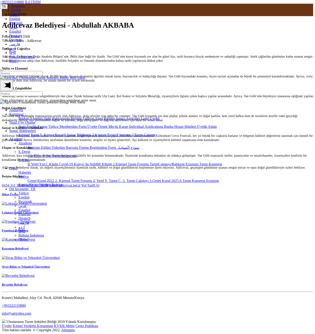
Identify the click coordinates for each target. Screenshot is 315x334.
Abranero (68, 330)
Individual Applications (146, 127)
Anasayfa (16, 110)
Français (15, 36)
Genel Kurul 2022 (41, 181)
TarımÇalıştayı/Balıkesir (168, 164)
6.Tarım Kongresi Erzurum (199, 181)
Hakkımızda (61, 118)
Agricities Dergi (40, 156)
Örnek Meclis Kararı (113, 127)
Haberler (24, 172)
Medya (23, 177)
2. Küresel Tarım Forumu (74, 181)
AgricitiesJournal (64, 156)
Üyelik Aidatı (207, 127)
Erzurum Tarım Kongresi (204, 164)
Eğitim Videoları (53, 147)
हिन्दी (12, 53)
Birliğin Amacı (115, 118)
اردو (12, 48)
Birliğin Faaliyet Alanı (87, 118)
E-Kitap (24, 160)
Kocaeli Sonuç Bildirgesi (73, 135)
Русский (15, 23)
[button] (4, 6)
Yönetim (37, 118)
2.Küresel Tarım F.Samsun (112, 135)
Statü (48, 118)
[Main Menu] (6, 85)
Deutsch (15, 40)
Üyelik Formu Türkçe (43, 127)
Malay (13, 61)
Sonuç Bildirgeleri (22, 131)
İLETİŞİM (33, 2)
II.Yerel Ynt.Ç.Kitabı (43, 164)
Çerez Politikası (86, 326)
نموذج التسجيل (128, 147)
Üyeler (155, 118)
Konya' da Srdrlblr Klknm (93, 164)
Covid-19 (66, 164)
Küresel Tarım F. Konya (36, 135)
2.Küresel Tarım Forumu (131, 164)
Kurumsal (16, 114)
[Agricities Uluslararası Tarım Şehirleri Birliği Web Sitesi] (42, 78)
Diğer (13, 168)
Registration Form (103, 147)
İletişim (57, 185)
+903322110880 (12, 2)
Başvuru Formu (78, 147)
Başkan (24, 118)
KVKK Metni (64, 326)
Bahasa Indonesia (22, 57)
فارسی (14, 44)
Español (15, 31)
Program (34, 147)
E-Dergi (24, 152)
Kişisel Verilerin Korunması (33, 326)
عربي (13, 27)
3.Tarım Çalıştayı (144, 135)
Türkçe (14, 15)
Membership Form (73, 127)
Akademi (16, 139)
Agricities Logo (138, 118)
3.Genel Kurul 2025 (164, 181)
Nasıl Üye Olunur (22, 122)
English (14, 19)
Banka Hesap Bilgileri (180, 127)
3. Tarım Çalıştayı (136, 181)
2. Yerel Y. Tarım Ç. (108, 181)
